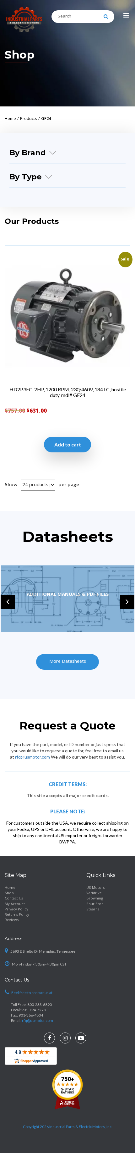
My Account (15, 904)
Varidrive (94, 893)
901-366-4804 (31, 1015)
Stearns (92, 910)
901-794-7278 (33, 1009)
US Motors (95, 888)
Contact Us (14, 899)
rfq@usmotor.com (32, 757)
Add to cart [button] (67, 444)
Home (10, 888)
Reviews (12, 920)
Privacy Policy (16, 910)
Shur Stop (95, 904)
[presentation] (8, 602)
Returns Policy (17, 915)
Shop (9, 893)
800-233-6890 (39, 1004)
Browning (94, 899)
